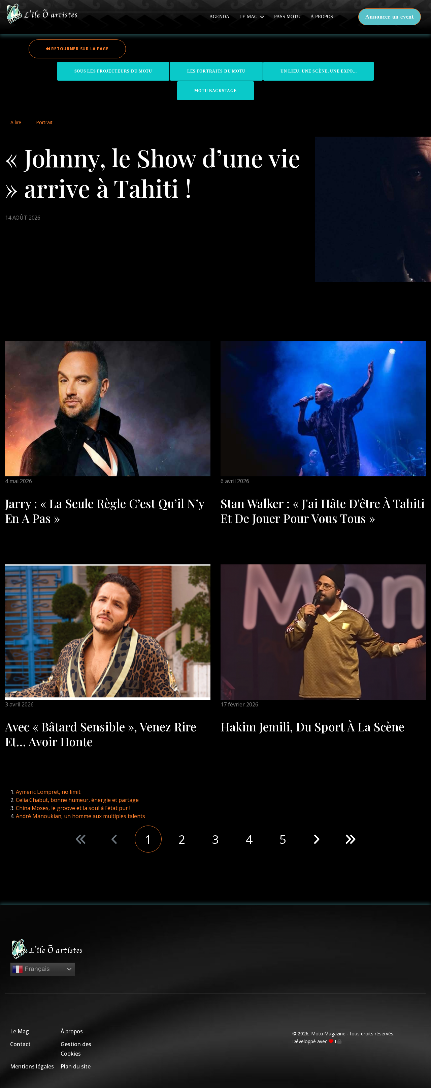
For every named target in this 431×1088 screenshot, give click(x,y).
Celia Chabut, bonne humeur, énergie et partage (77, 800)
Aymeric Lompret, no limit (48, 792)
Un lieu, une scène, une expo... (318, 71)
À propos (321, 16)
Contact (20, 1044)
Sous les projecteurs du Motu (113, 71)
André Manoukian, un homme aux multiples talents (80, 816)
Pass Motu (287, 16)
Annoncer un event (389, 17)
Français (36, 968)
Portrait (44, 122)
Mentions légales (32, 1066)
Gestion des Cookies (76, 1048)
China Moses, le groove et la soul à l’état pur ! (73, 808)
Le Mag (248, 16)
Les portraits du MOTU (216, 71)
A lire (15, 122)
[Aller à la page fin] (350, 839)
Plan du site (76, 1066)
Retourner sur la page (79, 49)
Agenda (219, 16)
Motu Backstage (215, 90)
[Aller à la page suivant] (316, 839)
